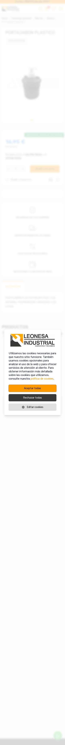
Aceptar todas (32, 388)
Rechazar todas (32, 397)
